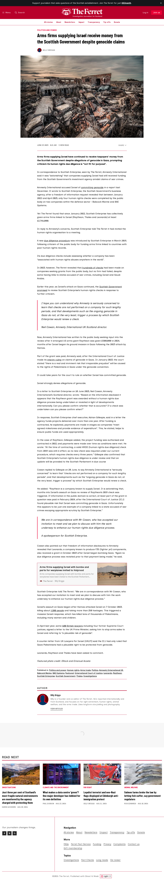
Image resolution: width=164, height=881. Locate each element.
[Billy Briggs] (39, 50)
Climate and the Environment (56, 787)
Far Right (88, 787)
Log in (145, 12)
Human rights (73, 670)
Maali (96, 876)
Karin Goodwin (9, 807)
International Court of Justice (89, 673)
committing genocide (92, 187)
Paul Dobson (48, 804)
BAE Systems (58, 673)
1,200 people (57, 610)
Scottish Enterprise (46, 676)
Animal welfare (131, 787)
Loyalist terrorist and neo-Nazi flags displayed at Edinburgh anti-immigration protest (101, 796)
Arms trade (85, 670)
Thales (79, 676)
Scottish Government (65, 676)
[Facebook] (4, 833)
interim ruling (54, 359)
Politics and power (47, 30)
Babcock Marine (44, 673)
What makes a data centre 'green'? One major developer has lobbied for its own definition (61, 796)
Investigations (90, 676)
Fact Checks (87, 860)
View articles (56, 709)
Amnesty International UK (111, 670)
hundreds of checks (92, 267)
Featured (69, 673)
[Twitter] (9, 833)
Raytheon (117, 673)
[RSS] (15, 833)
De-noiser (115, 860)
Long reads (102, 860)
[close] (161, 3)
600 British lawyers (72, 625)
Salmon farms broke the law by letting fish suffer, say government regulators (142, 796)
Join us (156, 12)
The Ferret (64, 876)
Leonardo (108, 673)
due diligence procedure (57, 240)
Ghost (88, 876)
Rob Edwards (130, 804)
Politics (95, 670)
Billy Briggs (49, 50)
